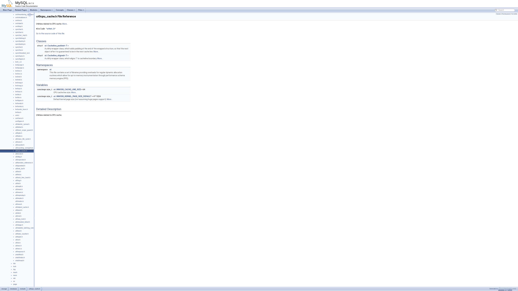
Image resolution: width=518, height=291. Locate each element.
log (14, 269)
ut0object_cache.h (22, 207)
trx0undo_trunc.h (21, 109)
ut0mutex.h (19, 198)
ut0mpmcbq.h (20, 195)
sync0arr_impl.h (21, 35)
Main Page (7, 10)
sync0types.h (20, 59)
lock (14, 266)
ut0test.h (18, 231)
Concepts (60, 10)
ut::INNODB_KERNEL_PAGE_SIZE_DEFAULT (72, 96)
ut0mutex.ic (19, 201)
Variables (514, 14)
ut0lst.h (18, 183)
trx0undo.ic (19, 106)
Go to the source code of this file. (50, 33)
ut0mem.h (19, 189)
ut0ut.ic (18, 243)
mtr (14, 278)
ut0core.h (18, 142)
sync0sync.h (19, 56)
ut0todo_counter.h (22, 234)
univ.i (17, 115)
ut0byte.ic (18, 136)
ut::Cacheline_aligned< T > (57, 55)
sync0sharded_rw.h (22, 53)
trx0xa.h (18, 112)
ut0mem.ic (19, 192)
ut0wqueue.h (20, 252)
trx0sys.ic (18, 92)
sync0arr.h (19, 29)
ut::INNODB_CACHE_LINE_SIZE (67, 89)
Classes (70, 10)
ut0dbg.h (18, 157)
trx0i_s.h (18, 62)
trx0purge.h (19, 65)
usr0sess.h (19, 118)
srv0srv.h (18, 20)
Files (80, 10)
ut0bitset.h (19, 127)
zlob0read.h (19, 260)
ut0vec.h (18, 246)
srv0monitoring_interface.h (25, 14)
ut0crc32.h (19, 154)
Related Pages (21, 10)
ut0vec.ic (18, 249)
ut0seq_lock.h (20, 219)
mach (15, 272)
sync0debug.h (20, 38)
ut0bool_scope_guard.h (24, 130)
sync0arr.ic (19, 32)
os (14, 281)
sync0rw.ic (19, 50)
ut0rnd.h (18, 216)
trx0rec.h (18, 71)
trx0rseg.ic (19, 86)
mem (15, 275)
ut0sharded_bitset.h (22, 222)
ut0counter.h (19, 145)
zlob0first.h (19, 255)
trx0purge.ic (19, 68)
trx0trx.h (18, 95)
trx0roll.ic (18, 80)
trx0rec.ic (18, 74)
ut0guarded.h (20, 166)
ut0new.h (18, 204)
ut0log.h (18, 180)
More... (65, 24)
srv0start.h (19, 23)
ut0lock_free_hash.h (22, 178)
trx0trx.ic (18, 97)
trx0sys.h (18, 89)
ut (50, 69)
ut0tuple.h (19, 237)
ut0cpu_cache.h (21, 151)
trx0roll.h (18, 77)
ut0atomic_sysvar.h (22, 124)
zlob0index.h (20, 258)
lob (14, 263)
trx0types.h (19, 100)
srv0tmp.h (19, 26)
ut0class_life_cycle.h (23, 139)
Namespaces (45, 10)
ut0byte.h (18, 133)
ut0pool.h (18, 210)
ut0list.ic (18, 175)
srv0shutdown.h (21, 17)
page (15, 284)
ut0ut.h (17, 240)
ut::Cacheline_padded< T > (57, 46)
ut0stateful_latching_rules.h (25, 228)
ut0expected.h (20, 160)
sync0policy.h (20, 41)
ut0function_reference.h (24, 163)
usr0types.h (19, 121)
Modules (33, 10)
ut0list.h (18, 172)
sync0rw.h (19, 47)
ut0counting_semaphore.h (25, 148)
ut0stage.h (19, 225)
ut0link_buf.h (20, 169)
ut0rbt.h (18, 213)
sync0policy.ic (20, 44)
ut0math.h (19, 186)
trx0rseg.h (19, 83)
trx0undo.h (19, 103)
